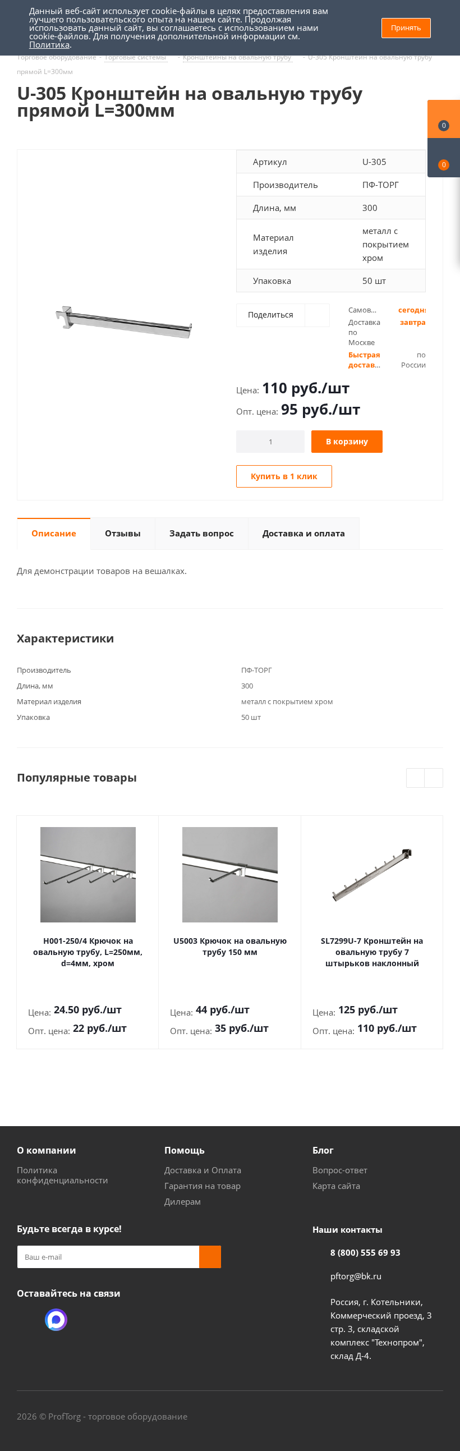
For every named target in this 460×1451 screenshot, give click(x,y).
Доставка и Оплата (202, 1170)
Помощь (184, 1150)
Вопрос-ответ (339, 1170)
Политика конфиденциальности (62, 1175)
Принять (406, 27)
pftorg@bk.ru (355, 1276)
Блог (323, 1150)
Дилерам (182, 1201)
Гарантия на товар (202, 1185)
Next (434, 778)
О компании (46, 1150)
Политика (49, 44)
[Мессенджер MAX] (56, 1319)
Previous (416, 778)
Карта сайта (336, 1185)
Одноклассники (28, 1319)
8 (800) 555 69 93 (365, 1252)
